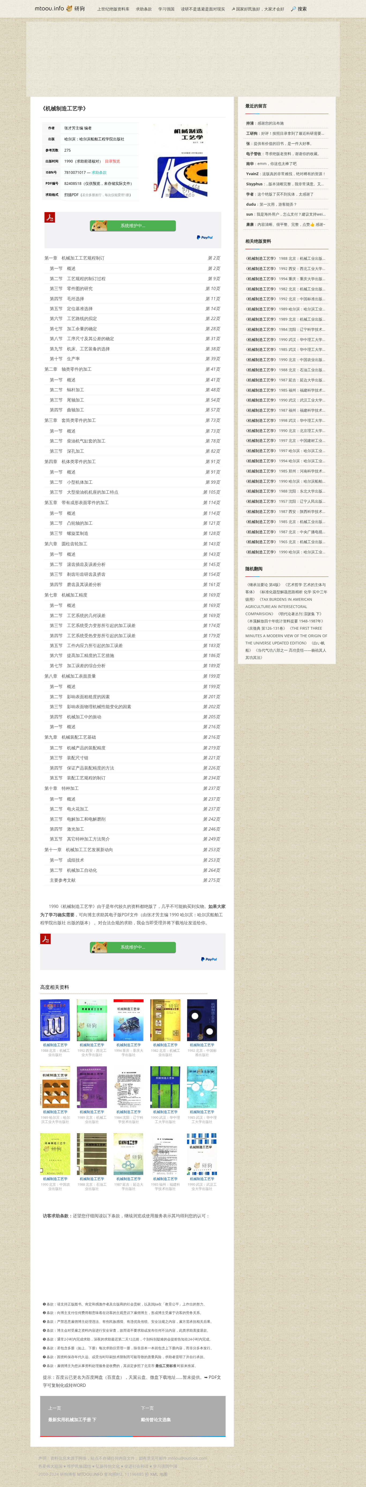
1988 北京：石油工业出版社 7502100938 (296, 369)
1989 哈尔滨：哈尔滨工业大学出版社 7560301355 (304, 308)
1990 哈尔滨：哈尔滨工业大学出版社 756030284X (304, 551)
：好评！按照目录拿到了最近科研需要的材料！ (291, 133)
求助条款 (144, 9)
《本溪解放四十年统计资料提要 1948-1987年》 (285, 621)
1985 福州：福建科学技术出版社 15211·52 (297, 390)
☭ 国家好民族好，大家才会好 (257, 9)
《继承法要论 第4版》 (263, 584)
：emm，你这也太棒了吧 (271, 163)
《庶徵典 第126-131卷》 (266, 628)
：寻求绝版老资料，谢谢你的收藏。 (283, 153)
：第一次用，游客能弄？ (271, 204)
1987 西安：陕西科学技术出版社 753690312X (300, 511)
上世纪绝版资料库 (113, 9)
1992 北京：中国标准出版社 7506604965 (296, 298)
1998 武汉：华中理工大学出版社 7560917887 (300, 420)
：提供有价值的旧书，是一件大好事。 (280, 143)
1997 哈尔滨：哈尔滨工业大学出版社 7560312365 (304, 450)
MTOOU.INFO (90, 1474)
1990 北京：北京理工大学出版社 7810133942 (300, 430)
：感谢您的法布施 (265, 123)
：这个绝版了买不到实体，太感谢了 (280, 194)
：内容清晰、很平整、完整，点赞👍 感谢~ (285, 224)
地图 (163, 1474)
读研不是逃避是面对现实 (203, 9)
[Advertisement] (183, 59)
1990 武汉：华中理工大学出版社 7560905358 (300, 339)
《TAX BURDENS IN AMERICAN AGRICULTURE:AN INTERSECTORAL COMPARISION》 (278, 606)
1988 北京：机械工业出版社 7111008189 (296, 258)
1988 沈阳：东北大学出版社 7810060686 (296, 491)
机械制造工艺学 (55, 1044)
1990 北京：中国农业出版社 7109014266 (296, 359)
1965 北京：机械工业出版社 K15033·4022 (297, 541)
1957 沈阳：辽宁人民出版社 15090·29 (293, 501)
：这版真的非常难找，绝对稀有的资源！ (286, 173)
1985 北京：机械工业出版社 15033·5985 (296, 521)
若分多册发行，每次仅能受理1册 (105, 195)
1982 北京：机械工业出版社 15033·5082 (296, 288)
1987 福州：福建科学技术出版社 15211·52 (297, 410)
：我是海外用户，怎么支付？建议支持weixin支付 (291, 214)
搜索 (302, 9)
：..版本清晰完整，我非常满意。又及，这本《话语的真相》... (305, 183)
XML (154, 1474)
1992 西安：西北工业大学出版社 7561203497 (300, 268)
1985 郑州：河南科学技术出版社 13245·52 (297, 471)
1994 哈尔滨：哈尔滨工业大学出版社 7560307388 (304, 460)
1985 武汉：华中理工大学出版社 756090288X (300, 349)
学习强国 (166, 9)
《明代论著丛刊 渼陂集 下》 (299, 613)
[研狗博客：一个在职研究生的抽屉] (59, 8)
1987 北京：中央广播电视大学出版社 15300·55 (301, 531)
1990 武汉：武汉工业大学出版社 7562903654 (300, 400)
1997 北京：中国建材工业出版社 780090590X (300, 440)
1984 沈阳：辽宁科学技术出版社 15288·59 (297, 329)
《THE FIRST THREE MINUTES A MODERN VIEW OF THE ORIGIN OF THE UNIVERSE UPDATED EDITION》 (286, 635)
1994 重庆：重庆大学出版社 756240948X (296, 278)
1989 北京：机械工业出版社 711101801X (296, 319)
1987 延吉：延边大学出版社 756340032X (296, 379)
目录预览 (112, 161)
